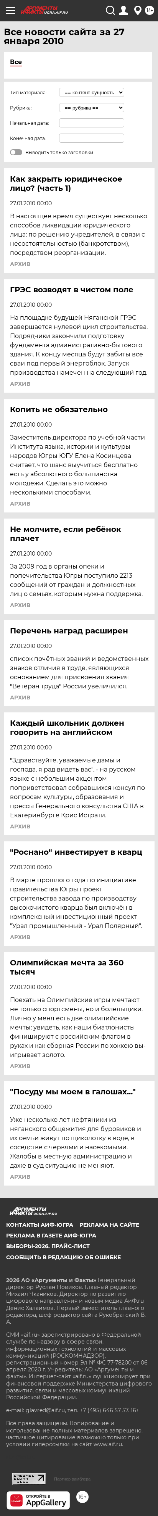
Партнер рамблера (72, 1479)
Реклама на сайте (109, 1224)
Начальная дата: (29, 123)
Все (16, 62)
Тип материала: (28, 92)
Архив (20, 264)
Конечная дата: (28, 138)
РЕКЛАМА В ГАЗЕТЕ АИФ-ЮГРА (51, 1235)
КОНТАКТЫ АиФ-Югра (39, 1224)
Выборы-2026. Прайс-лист (48, 1246)
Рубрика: (21, 108)
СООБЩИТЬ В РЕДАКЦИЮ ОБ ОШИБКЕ (63, 1257)
